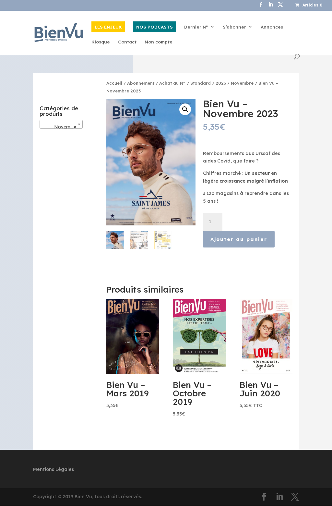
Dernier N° (196, 27)
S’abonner (234, 27)
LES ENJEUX (108, 27)
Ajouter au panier (238, 239)
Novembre (242, 83)
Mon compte (158, 42)
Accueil (114, 83)
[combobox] (61, 124)
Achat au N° (172, 83)
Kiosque (100, 42)
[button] (185, 109)
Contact (127, 42)
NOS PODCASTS (154, 27)
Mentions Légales (53, 469)
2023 (221, 83)
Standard (200, 83)
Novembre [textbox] (59, 127)
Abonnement (140, 83)
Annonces (272, 27)
